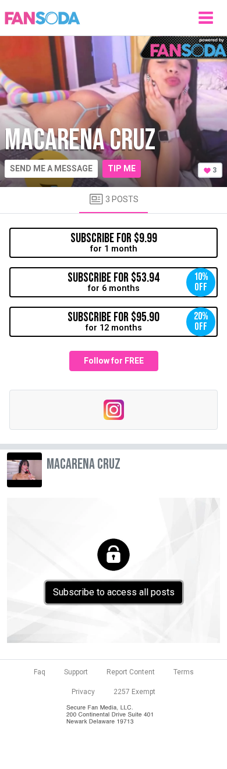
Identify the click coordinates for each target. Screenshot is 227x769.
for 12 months (138, 321)
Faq (39, 672)
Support (76, 672)
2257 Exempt (134, 692)
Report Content (131, 672)
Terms (183, 672)
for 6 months (138, 281)
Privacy (83, 692)
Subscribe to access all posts (114, 592)
